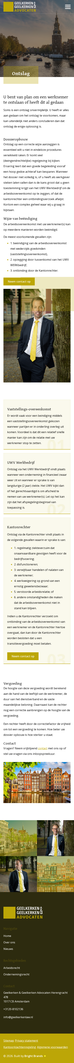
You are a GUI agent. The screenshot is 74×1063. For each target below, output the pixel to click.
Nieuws (8, 949)
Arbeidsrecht (11, 968)
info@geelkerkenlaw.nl (18, 1017)
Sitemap (8, 1040)
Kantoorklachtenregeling (19, 1047)
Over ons (9, 942)
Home (7, 936)
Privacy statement (26, 1040)
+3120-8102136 (13, 1009)
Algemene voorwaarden (52, 1047)
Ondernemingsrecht (16, 974)
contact (42, 748)
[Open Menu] (68, 7)
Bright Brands (34, 1056)
